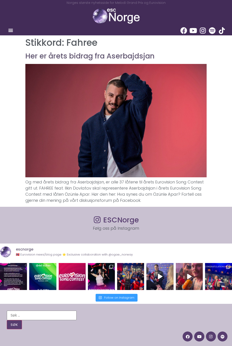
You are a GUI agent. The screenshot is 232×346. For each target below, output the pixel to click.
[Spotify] (212, 30)
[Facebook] (183, 30)
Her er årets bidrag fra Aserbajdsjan (90, 56)
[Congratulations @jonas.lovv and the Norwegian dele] (218, 276)
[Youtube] (193, 30)
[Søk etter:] (42, 315)
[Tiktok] (221, 30)
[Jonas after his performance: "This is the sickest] (130, 276)
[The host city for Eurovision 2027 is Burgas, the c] (42, 276)
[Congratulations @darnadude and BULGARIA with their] (101, 276)
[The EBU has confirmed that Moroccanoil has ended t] (13, 276)
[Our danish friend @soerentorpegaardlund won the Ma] (159, 276)
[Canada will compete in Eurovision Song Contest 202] (72, 276)
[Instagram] (202, 30)
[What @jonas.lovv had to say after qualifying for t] (189, 276)
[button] (10, 30)
